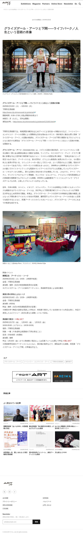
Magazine (36, 4)
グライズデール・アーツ (12, 361)
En (76, 4)
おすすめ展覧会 (36, 19)
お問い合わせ (47, 505)
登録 (36, 522)
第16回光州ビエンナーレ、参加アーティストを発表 (41, 453)
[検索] (80, 4)
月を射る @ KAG (61, 452)
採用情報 (45, 498)
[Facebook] (14, 492)
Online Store (56, 4)
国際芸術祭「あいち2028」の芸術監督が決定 (15, 427)
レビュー (57, 423)
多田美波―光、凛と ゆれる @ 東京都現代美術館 (15, 453)
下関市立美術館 (57, 361)
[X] (4, 492)
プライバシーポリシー (10, 501)
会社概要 (5, 498)
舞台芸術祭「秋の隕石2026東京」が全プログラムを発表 (41, 427)
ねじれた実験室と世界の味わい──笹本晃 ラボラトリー (66, 427)
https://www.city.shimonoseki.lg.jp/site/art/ (18, 112)
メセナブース (47, 501)
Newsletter (68, 4)
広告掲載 (5, 508)
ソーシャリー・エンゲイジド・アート (36, 361)
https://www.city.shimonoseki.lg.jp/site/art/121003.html (33, 122)
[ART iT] (8, 483)
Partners (46, 4)
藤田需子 (69, 361)
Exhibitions (26, 4)
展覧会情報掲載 (7, 505)
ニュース (5, 423)
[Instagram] (9, 492)
